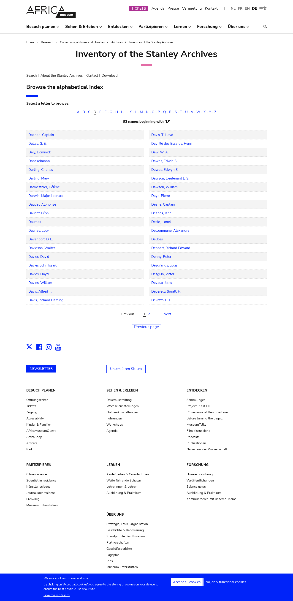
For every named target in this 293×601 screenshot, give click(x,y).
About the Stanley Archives (62, 75)
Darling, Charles (40, 169)
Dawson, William (164, 187)
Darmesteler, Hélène (44, 187)
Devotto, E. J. (161, 300)
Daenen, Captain (41, 135)
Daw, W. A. (159, 152)
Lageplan (112, 555)
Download (110, 75)
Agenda (158, 8)
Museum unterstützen (42, 505)
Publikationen (196, 443)
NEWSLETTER (41, 368)
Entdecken (197, 390)
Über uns (115, 514)
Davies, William (40, 282)
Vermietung (192, 8)
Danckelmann (39, 161)
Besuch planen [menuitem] (40, 28)
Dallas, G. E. (37, 143)
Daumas (34, 222)
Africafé (31, 443)
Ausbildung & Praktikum (123, 493)
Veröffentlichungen (200, 480)
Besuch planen (40, 390)
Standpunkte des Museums (126, 536)
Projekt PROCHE (199, 406)
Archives (117, 42)
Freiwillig (32, 499)
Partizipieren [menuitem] (151, 28)
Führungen (114, 418)
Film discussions (198, 431)
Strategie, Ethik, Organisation (127, 524)
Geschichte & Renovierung (125, 530)
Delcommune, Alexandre (170, 230)
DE (254, 8)
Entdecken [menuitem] (118, 28)
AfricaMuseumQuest (41, 431)
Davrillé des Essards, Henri (171, 143)
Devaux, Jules (161, 282)
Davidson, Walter (41, 248)
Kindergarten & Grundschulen (127, 474)
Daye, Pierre (160, 195)
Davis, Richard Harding (45, 300)
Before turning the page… (205, 418)
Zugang (31, 412)
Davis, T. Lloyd (162, 135)
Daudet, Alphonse (42, 204)
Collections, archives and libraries (82, 42)
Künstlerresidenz (38, 486)
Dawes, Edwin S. (164, 161)
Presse (173, 8)
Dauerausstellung (119, 400)
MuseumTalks (196, 424)
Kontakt (211, 8)
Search (31, 75)
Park (29, 449)
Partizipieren (38, 464)
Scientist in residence (41, 480)
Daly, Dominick (39, 152)
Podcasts (193, 437)
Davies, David (38, 256)
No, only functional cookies (226, 582)
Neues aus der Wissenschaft (207, 449)
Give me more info (56, 595)
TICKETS (138, 8)
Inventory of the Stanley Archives (151, 42)
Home (30, 42)
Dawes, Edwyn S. (164, 169)
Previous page (146, 326)
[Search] (265, 26)
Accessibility (35, 418)
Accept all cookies (187, 582)
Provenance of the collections (207, 412)
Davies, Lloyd (38, 274)
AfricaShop (34, 437)
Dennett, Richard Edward (170, 248)
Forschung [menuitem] (207, 28)
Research (47, 42)
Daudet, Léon (38, 213)
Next (167, 314)
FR (240, 8)
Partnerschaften (117, 542)
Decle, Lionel (161, 222)
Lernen (113, 464)
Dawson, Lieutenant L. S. (170, 178)
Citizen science (36, 474)
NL (233, 8)
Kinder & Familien (39, 424)
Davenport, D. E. (40, 239)
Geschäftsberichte (119, 549)
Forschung (198, 464)
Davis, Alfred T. (40, 291)
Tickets (31, 406)
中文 (263, 8)
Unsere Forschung (200, 474)
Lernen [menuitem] (180, 28)
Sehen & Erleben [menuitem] (81, 28)
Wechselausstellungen (122, 406)
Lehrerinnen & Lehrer (121, 486)
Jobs (109, 561)
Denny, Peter (161, 256)
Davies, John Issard (42, 265)
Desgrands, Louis (164, 265)
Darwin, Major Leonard (45, 195)
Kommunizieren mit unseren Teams (211, 499)
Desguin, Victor (162, 274)
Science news (196, 486)
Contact (92, 75)
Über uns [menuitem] (236, 28)
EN (247, 8)
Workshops (114, 424)
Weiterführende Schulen (123, 480)
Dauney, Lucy (38, 230)
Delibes (157, 239)
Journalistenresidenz (40, 493)
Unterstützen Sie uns (126, 369)
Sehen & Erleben (122, 390)
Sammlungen (196, 400)
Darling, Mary (38, 178)
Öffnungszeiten (37, 400)
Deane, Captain (163, 204)
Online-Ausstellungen (122, 412)
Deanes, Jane (161, 213)
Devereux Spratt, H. (166, 291)
